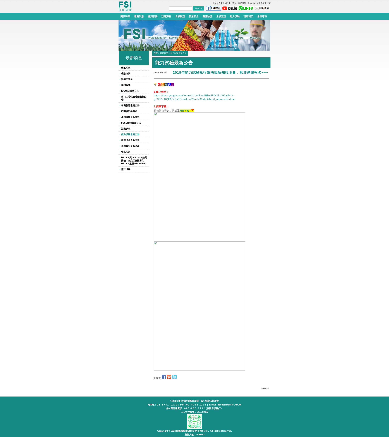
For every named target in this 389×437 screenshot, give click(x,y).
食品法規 (125, 151)
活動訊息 (125, 128)
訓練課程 (166, 16)
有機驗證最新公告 (130, 105)
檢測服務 (153, 16)
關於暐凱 (125, 16)
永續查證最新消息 (130, 146)
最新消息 (139, 16)
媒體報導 (125, 85)
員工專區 (261, 3)
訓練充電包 (127, 79)
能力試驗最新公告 (130, 134)
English (251, 3)
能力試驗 (235, 16)
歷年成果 (125, 169)
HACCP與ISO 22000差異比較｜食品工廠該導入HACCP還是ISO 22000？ (134, 160)
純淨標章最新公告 (130, 140)
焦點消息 (125, 67)
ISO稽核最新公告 (130, 91)
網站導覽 (242, 3)
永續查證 (221, 16)
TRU (268, 3)
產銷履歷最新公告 (130, 117)
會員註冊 (226, 3)
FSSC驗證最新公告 (131, 122)
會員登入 (216, 3)
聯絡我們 (248, 16)
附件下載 (184, 110)
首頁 (234, 3)
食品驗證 (180, 16)
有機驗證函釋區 (129, 111)
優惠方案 (125, 73)
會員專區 (262, 16)
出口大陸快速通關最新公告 (133, 98)
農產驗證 (207, 16)
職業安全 (194, 16)
